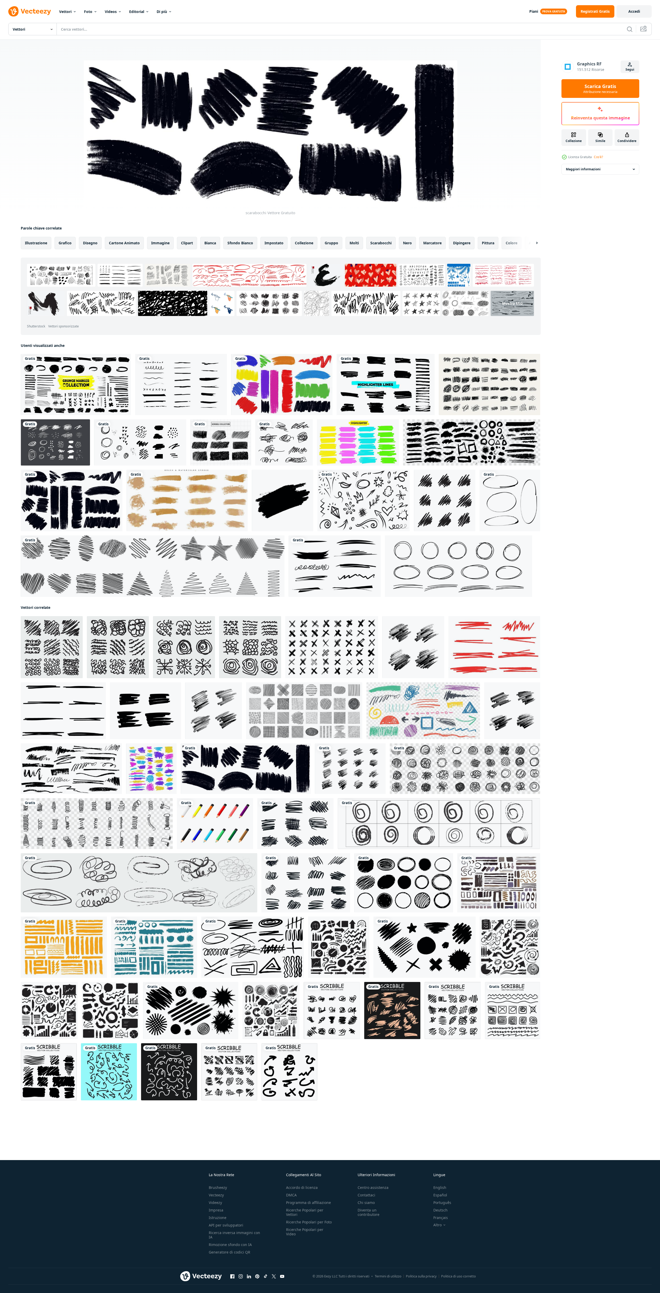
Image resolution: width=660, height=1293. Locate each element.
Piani (533, 11)
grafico (65, 242)
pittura (488, 242)
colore (511, 242)
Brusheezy (218, 1187)
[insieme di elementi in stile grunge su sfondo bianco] (140, 442)
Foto (88, 11)
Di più (162, 11)
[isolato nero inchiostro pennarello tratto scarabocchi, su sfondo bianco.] (282, 500)
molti (354, 242)
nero (407, 242)
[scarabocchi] (246, 768)
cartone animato (124, 242)
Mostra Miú (512, 303)
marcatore (432, 242)
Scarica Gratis (600, 88)
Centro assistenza (373, 1187)
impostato (274, 242)
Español (440, 1195)
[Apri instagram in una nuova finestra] (241, 1276)
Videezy (215, 1202)
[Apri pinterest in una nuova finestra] (257, 1276)
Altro (437, 1225)
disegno (90, 242)
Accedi (634, 11)
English (439, 1187)
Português (442, 1202)
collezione (304, 242)
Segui (630, 69)
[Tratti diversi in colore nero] (71, 500)
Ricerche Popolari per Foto (309, 1222)
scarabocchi (381, 242)
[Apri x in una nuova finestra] (274, 1276)
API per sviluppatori (226, 1225)
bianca (210, 242)
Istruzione (217, 1217)
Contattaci (366, 1195)
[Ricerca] (630, 29)
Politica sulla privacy (421, 1276)
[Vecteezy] (29, 11)
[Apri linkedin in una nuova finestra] (249, 1276)
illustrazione (36, 242)
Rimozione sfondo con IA (230, 1244)
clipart (187, 242)
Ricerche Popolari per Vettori (304, 1212)
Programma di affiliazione (308, 1202)
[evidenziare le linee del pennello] (358, 442)
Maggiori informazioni (583, 169)
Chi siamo (366, 1202)
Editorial (136, 11)
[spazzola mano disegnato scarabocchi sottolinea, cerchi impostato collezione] (471, 442)
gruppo (331, 242)
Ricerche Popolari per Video (304, 1231)
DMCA (291, 1195)
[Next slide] (532, 243)
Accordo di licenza (302, 1187)
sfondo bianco (240, 242)
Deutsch (440, 1210)
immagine (160, 242)
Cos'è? (598, 157)
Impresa (216, 1210)
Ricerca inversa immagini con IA (234, 1235)
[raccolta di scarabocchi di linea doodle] (152, 566)
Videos (111, 11)
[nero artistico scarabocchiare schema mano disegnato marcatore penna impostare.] (444, 500)
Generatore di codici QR (229, 1252)
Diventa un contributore (368, 1212)
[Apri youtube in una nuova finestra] (282, 1276)
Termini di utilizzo (388, 1276)
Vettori (65, 11)
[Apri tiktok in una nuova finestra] (265, 1276)
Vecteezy (216, 1195)
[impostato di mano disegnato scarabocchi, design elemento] (63, 710)
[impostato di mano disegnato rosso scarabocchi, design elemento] (494, 647)
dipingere (461, 242)
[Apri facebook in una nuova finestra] (232, 1276)
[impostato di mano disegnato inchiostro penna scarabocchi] (332, 1010)
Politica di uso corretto (458, 1276)
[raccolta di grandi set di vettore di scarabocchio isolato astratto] (489, 384)
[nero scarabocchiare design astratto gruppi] (52, 647)
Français (440, 1217)
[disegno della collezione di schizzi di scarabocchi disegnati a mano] (220, 442)
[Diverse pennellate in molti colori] (281, 384)
